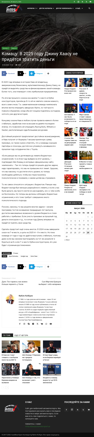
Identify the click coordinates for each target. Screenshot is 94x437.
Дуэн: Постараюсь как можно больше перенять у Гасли (14, 283)
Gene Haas (34, 256)
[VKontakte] (43, 324)
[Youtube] (90, 1)
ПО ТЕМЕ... (7, 335)
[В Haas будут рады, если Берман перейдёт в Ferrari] (52, 346)
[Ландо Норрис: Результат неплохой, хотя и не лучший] (70, 178)
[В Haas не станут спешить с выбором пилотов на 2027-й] (11, 346)
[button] (89, 8)
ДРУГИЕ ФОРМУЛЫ (45, 8)
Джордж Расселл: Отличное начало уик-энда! (68, 166)
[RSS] (82, 1)
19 (75, 228)
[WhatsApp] (47, 324)
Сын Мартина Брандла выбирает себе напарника (50, 283)
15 (88, 225)
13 (79, 225)
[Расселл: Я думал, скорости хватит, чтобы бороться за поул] (85, 82)
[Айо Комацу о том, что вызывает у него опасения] (31, 369)
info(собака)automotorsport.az (37, 426)
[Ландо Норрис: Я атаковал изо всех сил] (70, 82)
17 (67, 228)
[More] (48, 73)
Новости (14, 48)
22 (88, 228)
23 (92, 228)
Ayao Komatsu (13, 256)
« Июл (67, 240)
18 (71, 228)
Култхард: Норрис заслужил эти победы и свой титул (85, 189)
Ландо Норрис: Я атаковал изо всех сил (70, 91)
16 (92, 225)
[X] (86, 1)
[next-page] (7, 387)
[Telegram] (34, 324)
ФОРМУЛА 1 (31, 8)
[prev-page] (3, 387)
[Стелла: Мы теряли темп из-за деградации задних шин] (70, 131)
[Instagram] (78, 1)
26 (75, 232)
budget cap (24, 256)
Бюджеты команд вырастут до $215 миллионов (50, 380)
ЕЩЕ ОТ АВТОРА (21, 335)
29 (88, 232)
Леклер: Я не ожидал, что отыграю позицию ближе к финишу (85, 142)
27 (79, 232)
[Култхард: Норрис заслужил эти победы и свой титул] (85, 178)
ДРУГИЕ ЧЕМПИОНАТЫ (64, 8)
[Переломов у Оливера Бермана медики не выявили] (11, 369)
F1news (15, 253)
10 (67, 225)
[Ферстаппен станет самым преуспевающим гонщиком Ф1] (85, 108)
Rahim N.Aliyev (26, 295)
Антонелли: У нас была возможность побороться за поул (70, 119)
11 (71, 225)
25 (71, 232)
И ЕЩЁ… (78, 8)
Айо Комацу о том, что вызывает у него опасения (31, 380)
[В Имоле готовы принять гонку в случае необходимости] (85, 155)
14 (84, 225)
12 (75, 225)
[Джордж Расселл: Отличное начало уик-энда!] (70, 155)
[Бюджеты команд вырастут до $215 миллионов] (52, 369)
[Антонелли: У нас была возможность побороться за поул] (70, 108)
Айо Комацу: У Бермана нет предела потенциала (31, 357)
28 (84, 232)
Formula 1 (6, 48)
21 (84, 228)
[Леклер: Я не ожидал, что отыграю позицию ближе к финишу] (85, 131)
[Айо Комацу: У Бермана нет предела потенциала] (31, 346)
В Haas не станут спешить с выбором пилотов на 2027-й (10, 357)
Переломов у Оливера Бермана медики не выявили (10, 380)
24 (67, 232)
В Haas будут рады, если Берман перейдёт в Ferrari (52, 357)
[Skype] (30, 324)
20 (79, 228)
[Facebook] (74, 1)
